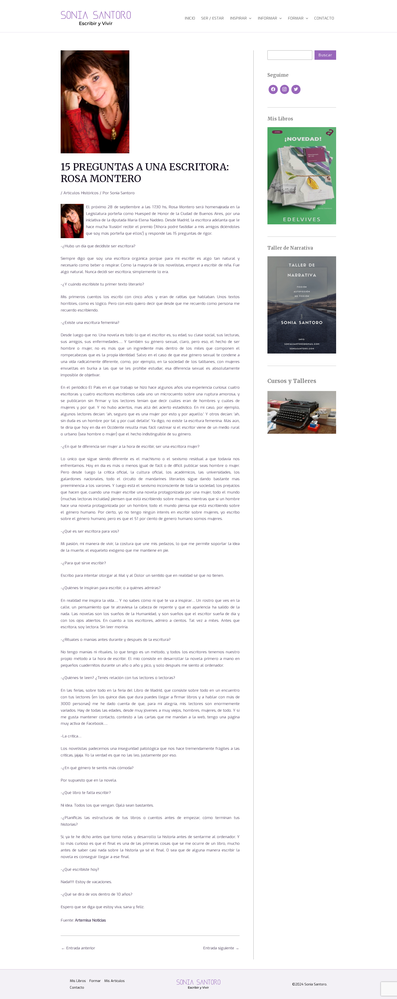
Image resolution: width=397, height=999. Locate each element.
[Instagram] (284, 89)
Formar (295, 18)
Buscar (325, 55)
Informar (267, 18)
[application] (249, 18)
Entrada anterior (78, 948)
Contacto (324, 18)
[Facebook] (273, 89)
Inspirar (238, 18)
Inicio (190, 18)
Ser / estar (212, 18)
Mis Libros (78, 981)
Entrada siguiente (221, 948)
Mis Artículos (114, 981)
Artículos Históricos (81, 193)
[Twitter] (296, 89)
